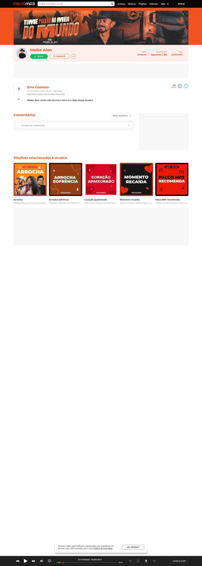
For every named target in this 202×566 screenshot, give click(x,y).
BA (165, 54)
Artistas (121, 4)
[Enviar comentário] (129, 125)
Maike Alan (41, 50)
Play (26, 561)
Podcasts (154, 4)
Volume (42, 561)
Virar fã (60, 56)
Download (146, 561)
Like (50, 561)
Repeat (138, 561)
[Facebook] (179, 86)
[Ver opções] (73, 56)
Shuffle (130, 561)
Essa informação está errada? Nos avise (46, 94)
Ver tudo (58, 91)
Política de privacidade (103, 548)
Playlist (154, 561)
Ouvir (40, 56)
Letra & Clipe (179, 561)
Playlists (143, 4)
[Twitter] (186, 86)
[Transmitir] (162, 561)
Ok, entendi (133, 547)
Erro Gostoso (84, 559)
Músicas (132, 4)
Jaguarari (156, 54)
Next (34, 561)
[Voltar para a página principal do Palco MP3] (25, 4)
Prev (18, 561)
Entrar (181, 4)
